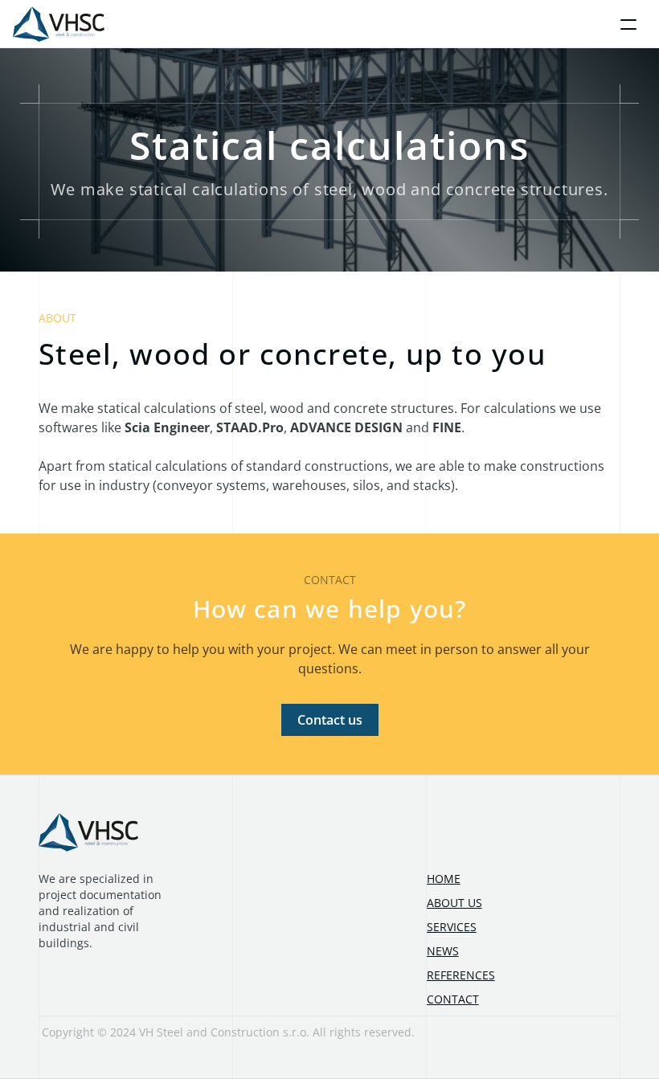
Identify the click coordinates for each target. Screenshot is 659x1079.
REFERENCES (461, 975)
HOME (443, 878)
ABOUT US (454, 902)
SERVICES (452, 926)
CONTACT (453, 999)
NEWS (443, 950)
